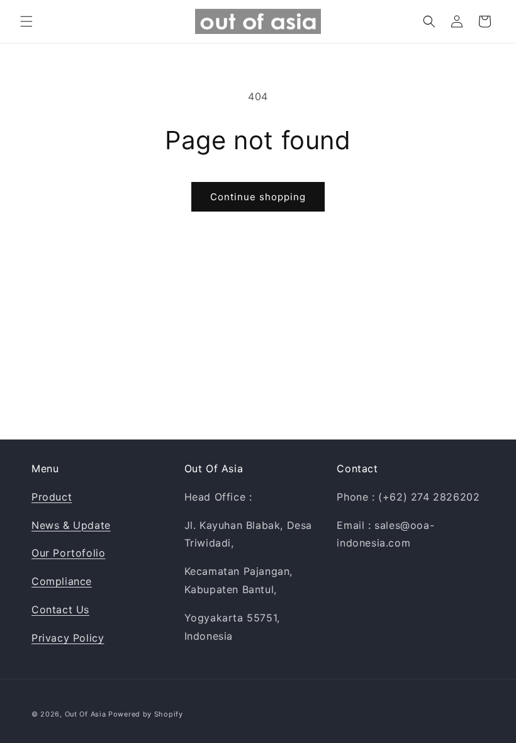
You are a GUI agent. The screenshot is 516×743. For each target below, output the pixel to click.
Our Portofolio (68, 553)
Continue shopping (258, 197)
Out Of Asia (85, 714)
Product (51, 497)
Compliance (61, 581)
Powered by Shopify (145, 714)
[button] (26, 21)
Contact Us (60, 609)
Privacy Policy (67, 638)
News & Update (71, 525)
